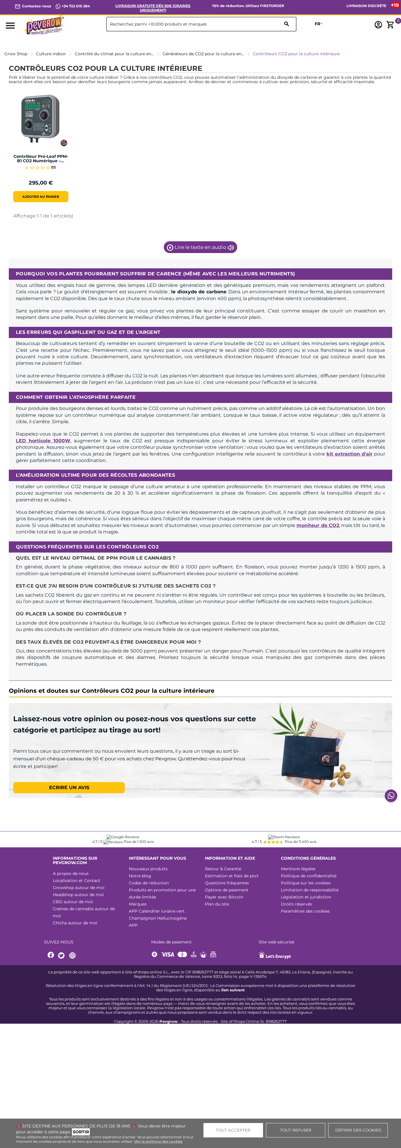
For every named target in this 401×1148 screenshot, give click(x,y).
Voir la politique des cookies (158, 1141)
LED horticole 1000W (43, 441)
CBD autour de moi (73, 901)
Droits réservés (296, 904)
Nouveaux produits (148, 868)
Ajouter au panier (40, 197)
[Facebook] (51, 955)
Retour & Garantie (223, 868)
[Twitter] (62, 955)
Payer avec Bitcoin (224, 897)
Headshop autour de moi (78, 894)
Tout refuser (295, 1130)
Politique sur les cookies (306, 883)
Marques (137, 904)
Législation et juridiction (306, 897)
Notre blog (140, 875)
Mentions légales (298, 868)
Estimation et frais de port (232, 875)
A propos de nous (71, 873)
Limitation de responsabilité (309, 890)
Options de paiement (226, 890)
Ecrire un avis (69, 787)
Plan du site (217, 904)
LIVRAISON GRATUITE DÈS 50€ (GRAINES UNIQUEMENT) (153, 8)
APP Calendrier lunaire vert (157, 911)
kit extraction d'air (349, 454)
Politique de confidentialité (308, 875)
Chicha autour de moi (75, 923)
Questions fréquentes (227, 883)
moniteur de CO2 (317, 525)
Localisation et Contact (76, 880)
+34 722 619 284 (75, 6)
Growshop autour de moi (79, 887)
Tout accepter (233, 1130)
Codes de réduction (149, 883)
